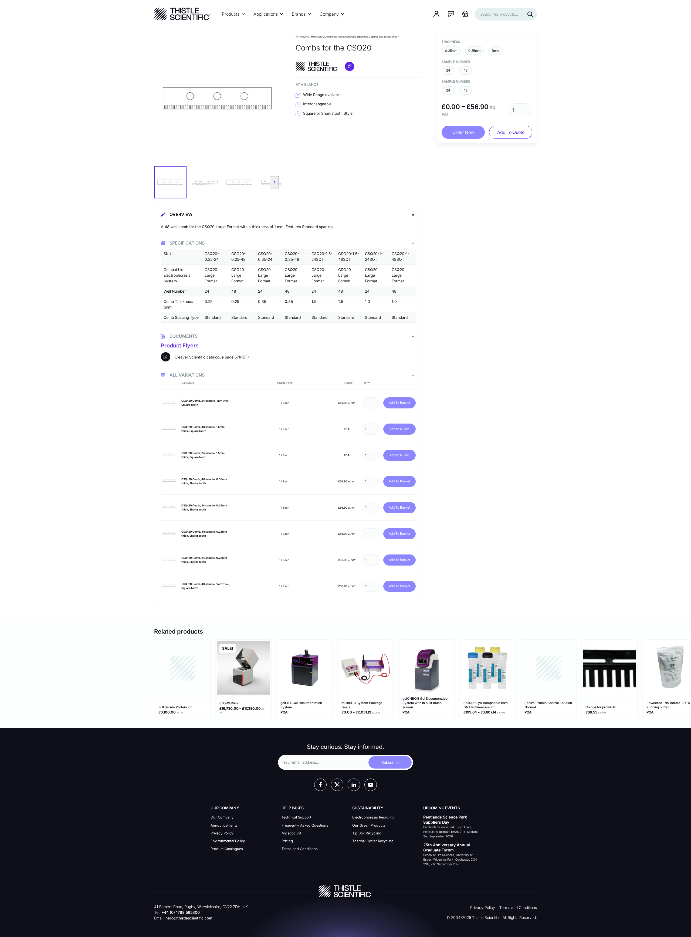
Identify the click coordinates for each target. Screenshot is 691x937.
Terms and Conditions (300, 849)
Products (230, 14)
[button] (170, 182)
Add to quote (510, 132)
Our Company (222, 817)
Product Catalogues (227, 849)
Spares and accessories (384, 36)
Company (329, 14)
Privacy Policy (222, 833)
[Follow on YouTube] (370, 785)
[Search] (530, 14)
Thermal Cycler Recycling (373, 841)
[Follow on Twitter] (337, 785)
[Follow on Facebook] (320, 785)
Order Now (463, 132)
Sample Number (456, 62)
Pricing (287, 841)
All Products (302, 36)
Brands (299, 14)
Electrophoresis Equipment (353, 36)
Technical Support (296, 817)
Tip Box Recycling (366, 833)
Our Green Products (368, 825)
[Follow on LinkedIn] (354, 785)
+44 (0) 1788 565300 (180, 912)
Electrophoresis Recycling (373, 817)
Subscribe (390, 762)
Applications (265, 14)
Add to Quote (399, 429)
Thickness (451, 42)
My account (291, 833)
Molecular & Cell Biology (324, 36)
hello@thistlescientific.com (188, 918)
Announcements (224, 825)
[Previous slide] (160, 182)
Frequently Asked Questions (305, 825)
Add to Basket (399, 403)
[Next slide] (274, 182)
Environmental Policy (228, 841)
